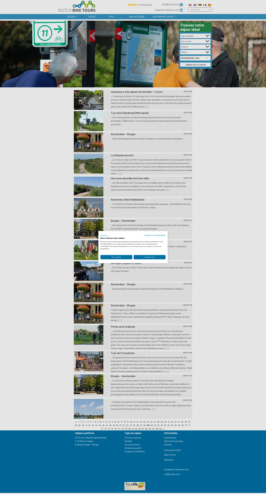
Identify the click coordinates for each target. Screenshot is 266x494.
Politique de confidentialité (155, 235)
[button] (105, 235)
